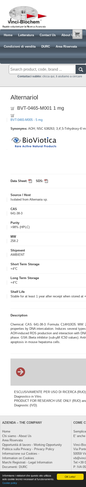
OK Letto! (70, 476)
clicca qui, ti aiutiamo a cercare (49, 76)
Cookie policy (9, 483)
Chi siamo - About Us (17, 436)
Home (6, 431)
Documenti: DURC (14, 467)
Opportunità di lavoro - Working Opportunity (32, 445)
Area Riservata (12, 440)
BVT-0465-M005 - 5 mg (27, 120)
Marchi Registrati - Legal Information (27, 462)
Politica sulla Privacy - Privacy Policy (28, 449)
